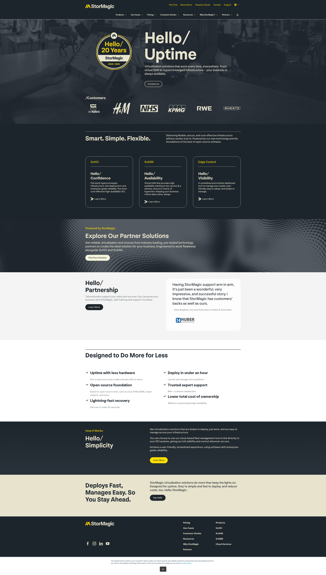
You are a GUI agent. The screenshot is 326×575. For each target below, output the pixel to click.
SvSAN (219, 534)
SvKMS (219, 539)
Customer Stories (192, 534)
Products (220, 523)
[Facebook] (88, 543)
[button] (237, 14)
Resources (188, 539)
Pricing (186, 523)
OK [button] (163, 569)
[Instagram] (94, 543)
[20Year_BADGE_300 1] (114, 31)
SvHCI (219, 528)
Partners (187, 550)
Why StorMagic (191, 544)
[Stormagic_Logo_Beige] (99, 523)
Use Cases (188, 528)
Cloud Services (223, 544)
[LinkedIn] (101, 543)
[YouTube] (107, 543)
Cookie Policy (186, 563)
